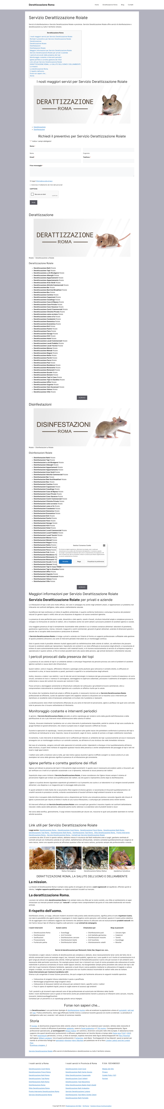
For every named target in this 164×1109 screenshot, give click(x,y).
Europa (34, 1026)
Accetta (65, 561)
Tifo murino (101, 1028)
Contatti (130, 5)
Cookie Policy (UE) (109, 1075)
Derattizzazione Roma (41, 4)
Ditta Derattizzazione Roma (105, 833)
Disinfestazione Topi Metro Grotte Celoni (81, 1095)
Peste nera (117, 1033)
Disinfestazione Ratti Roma (61, 833)
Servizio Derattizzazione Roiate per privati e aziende (49, 53)
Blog (122, 5)
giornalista (60, 1040)
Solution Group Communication (101, 1106)
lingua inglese (71, 1031)
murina (82, 1010)
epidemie (70, 1028)
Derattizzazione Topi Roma (39, 833)
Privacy (105, 1072)
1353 (128, 1033)
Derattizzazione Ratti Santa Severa (79, 1072)
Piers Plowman (124, 1036)
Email (32, 157)
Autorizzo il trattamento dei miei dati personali (47, 185)
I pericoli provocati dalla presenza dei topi (45, 55)
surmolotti (123, 1010)
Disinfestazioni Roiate (37, 48)
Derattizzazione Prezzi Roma (91, 830)
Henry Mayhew (77, 1040)
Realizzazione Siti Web (73, 1106)
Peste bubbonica (87, 1028)
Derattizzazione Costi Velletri (77, 1079)
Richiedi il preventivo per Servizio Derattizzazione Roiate (50, 39)
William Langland (45, 1038)
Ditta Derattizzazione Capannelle (78, 1075)
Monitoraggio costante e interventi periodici (46, 57)
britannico (79, 1038)
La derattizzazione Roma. (39, 69)
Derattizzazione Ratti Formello (77, 1098)
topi (34, 1013)
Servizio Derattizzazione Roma (59, 835)
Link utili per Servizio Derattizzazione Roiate (46, 62)
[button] (104, 545)
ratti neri (130, 1010)
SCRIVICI (82, 398)
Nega (79, 561)
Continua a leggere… (38, 1045)
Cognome (86, 153)
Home (97, 5)
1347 (124, 1033)
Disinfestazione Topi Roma (83, 833)
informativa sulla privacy (44, 181)
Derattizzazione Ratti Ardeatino (77, 1088)
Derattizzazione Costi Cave (76, 1069)
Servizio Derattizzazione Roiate (40, 1051)
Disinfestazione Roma (37, 1085)
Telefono (87, 157)
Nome (32, 153)
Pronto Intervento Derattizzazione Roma (44, 1091)
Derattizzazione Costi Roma (68, 830)
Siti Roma (86, 1106)
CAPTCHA (33, 189)
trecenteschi (42, 1036)
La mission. (34, 66)
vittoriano (67, 1040)
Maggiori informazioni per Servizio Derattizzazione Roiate (51, 50)
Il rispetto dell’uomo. (37, 71)
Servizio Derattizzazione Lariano (78, 1091)
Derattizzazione (35, 41)
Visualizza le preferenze (95, 561)
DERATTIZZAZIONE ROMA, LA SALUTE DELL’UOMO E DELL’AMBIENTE (55, 64)
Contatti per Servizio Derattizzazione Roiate (88, 835)
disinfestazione (73, 1010)
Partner (105, 1079)
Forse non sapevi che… (38, 73)
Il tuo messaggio (36, 165)
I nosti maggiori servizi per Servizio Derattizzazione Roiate (51, 36)
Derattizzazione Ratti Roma (114, 830)
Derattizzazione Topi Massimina (78, 1082)
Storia (32, 76)
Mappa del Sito (108, 1069)
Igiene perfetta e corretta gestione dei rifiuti (46, 60)
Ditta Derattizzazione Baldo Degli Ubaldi (81, 1085)
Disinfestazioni (35, 46)
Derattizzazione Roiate (38, 43)
